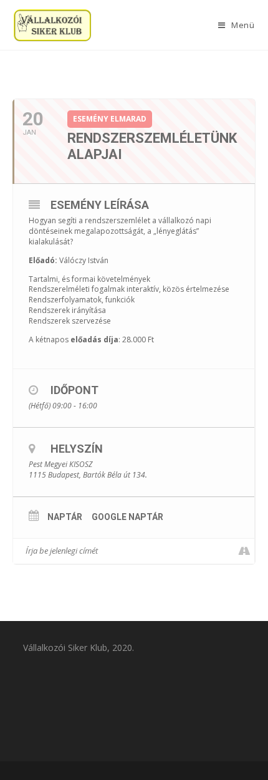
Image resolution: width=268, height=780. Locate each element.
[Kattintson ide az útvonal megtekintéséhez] (244, 551)
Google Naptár (127, 517)
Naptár (64, 517)
